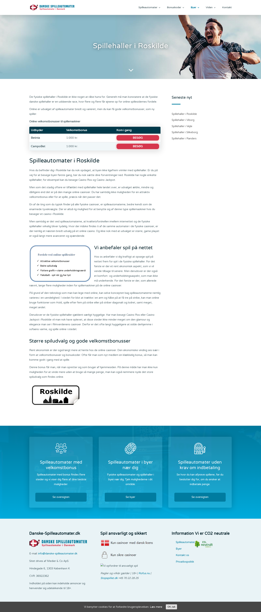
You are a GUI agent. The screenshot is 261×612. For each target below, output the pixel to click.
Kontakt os (182, 555)
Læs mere (156, 606)
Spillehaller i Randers (184, 138)
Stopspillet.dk (109, 578)
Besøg (138, 138)
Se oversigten (61, 497)
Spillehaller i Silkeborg (185, 132)
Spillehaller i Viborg (183, 120)
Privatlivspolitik (185, 561)
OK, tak (171, 606)
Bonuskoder (174, 7)
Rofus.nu (144, 573)
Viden (209, 7)
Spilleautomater (147, 7)
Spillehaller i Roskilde (184, 114)
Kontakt (227, 7)
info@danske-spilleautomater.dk (57, 553)
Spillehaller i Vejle (182, 126)
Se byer (130, 497)
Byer (193, 7)
